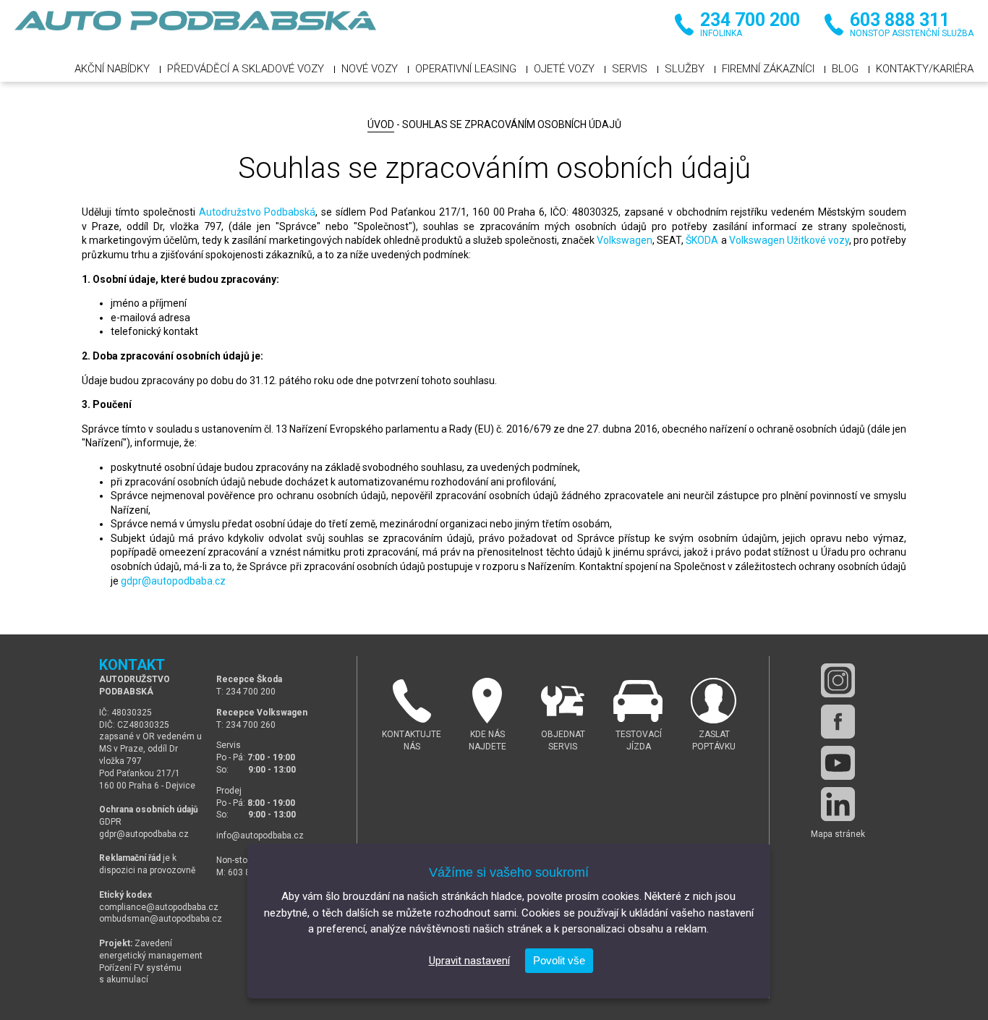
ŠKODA (702, 240)
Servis (629, 68)
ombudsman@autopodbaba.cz (160, 919)
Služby (684, 68)
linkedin (838, 804)
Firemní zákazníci (768, 68)
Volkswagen (624, 240)
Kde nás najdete (487, 740)
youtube (838, 763)
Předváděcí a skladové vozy (245, 68)
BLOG (845, 68)
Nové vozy (369, 68)
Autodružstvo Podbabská (257, 212)
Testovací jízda (639, 740)
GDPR (110, 822)
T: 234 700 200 (246, 692)
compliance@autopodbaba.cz (158, 907)
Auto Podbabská (195, 29)
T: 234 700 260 (246, 725)
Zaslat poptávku (714, 740)
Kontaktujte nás (411, 740)
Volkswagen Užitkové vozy (789, 240)
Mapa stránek (838, 834)
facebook (838, 722)
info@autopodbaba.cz (260, 835)
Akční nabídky (112, 68)
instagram (838, 680)
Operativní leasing (465, 68)
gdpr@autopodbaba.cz (173, 581)
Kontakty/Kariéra (925, 68)
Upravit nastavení (469, 960)
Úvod (380, 124)
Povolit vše (559, 960)
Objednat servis (563, 740)
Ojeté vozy (564, 68)
